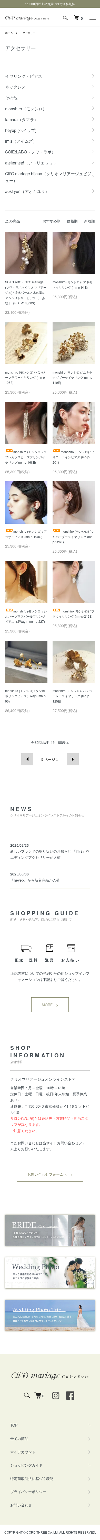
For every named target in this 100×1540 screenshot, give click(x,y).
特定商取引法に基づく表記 (31, 1478)
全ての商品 (19, 1438)
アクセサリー (27, 33)
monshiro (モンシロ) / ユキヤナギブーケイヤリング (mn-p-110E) (73, 377)
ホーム (9, 33)
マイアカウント (22, 1451)
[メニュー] (92, 18)
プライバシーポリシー (28, 1491)
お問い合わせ (21, 1504)
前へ (27, 759)
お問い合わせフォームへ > (50, 1174)
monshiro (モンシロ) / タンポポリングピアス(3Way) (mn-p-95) (26, 695)
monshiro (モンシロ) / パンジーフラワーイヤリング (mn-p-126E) (25, 377)
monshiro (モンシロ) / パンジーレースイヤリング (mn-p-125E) (72, 695)
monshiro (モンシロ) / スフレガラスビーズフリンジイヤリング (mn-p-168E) (26, 457)
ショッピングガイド (26, 1465)
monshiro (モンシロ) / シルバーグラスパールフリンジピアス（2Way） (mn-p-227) (26, 616)
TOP (13, 1425)
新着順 (89, 220)
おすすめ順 (52, 220)
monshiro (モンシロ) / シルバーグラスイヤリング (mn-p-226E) (73, 536)
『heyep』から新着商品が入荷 (35, 880)
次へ (73, 759)
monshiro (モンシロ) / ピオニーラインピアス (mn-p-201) (73, 457)
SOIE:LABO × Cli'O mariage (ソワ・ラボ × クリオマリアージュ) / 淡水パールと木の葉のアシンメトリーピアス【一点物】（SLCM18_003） (25, 292)
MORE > (50, 1004)
